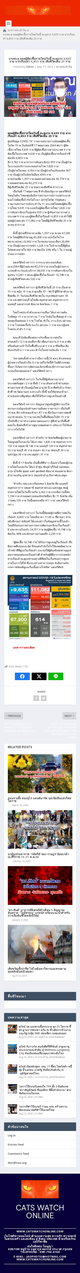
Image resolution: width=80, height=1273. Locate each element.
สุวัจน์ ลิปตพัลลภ (57, 1037)
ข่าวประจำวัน (18, 30)
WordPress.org (17, 1163)
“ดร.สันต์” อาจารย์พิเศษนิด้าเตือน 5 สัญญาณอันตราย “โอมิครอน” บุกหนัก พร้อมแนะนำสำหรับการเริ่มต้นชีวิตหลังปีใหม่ (39, 912)
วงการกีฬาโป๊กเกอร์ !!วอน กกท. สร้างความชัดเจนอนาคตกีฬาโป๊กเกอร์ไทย (43, 1108)
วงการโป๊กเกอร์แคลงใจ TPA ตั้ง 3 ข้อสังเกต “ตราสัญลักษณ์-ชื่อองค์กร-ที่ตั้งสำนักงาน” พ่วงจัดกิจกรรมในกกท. (45, 1090)
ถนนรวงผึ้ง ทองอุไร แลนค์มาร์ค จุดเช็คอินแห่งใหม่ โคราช (39, 799)
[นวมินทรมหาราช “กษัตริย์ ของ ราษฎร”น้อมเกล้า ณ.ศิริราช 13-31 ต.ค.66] (40, 829)
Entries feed (16, 1144)
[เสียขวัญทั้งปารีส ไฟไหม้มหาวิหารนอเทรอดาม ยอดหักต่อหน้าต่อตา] (40, 944)
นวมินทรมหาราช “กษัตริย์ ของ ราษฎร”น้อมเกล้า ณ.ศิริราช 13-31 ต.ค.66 (38, 855)
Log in (12, 1135)
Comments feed (18, 1153)
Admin (30, 66)
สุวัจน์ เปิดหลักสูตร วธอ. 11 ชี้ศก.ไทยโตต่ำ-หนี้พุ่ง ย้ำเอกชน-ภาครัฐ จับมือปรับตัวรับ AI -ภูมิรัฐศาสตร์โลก (45, 1070)
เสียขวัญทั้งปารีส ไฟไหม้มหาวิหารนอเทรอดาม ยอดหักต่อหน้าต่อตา (37, 970)
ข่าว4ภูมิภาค (41, 1037)
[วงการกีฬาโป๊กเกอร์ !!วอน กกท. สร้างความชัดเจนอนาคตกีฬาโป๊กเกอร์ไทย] (12, 1109)
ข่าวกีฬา (39, 1097)
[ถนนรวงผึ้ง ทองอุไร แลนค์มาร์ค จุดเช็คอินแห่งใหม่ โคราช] (40, 773)
